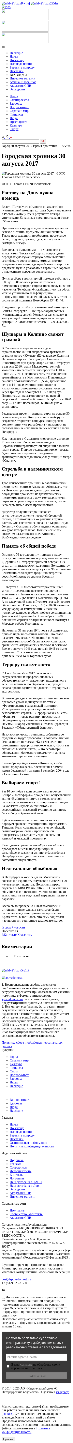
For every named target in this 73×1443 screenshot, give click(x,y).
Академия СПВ (20, 85)
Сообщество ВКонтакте (26, 1214)
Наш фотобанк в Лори (25, 1185)
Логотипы (17, 1178)
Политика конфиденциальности (32, 1146)
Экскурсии (17, 89)
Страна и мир (19, 111)
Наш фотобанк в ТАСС (26, 1182)
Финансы (16, 114)
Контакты (16, 1174)
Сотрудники (18, 1167)
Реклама (15, 1163)
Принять (8, 1439)
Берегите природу (22, 67)
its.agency (62, 1392)
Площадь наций (21, 63)
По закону (17, 60)
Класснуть (24, 934)
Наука (14, 56)
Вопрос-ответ (19, 107)
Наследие (16, 53)
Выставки (17, 71)
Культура (16, 125)
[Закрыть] (3, 1298)
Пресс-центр (18, 121)
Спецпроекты (19, 100)
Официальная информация (28, 1142)
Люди (14, 118)
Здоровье (16, 103)
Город (14, 96)
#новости (18, 927)
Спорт (14, 129)
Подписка (17, 1160)
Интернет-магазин (22, 78)
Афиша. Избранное (23, 82)
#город (6, 927)
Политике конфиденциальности (26, 1430)
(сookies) (7, 1413)
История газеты (20, 1171)
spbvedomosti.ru (12, 999)
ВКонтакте (9, 934)
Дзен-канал (17, 1210)
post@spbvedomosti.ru (16, 1279)
